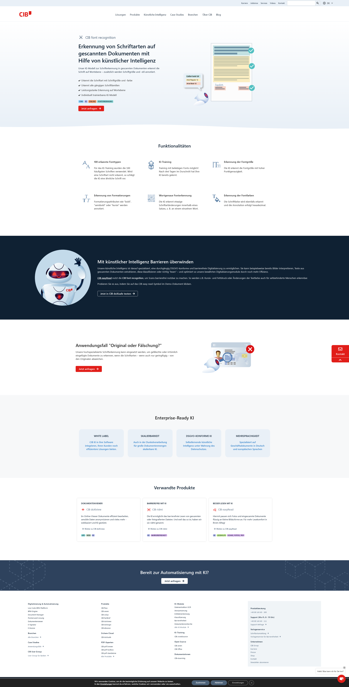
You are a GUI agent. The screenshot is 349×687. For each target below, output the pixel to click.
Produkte (135, 14)
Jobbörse (254, 3)
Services (264, 3)
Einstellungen (106, 684)
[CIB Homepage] (25, 14)
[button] (81, 101)
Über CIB (207, 14)
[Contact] (340, 349)
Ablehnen (219, 682)
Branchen (193, 14)
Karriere (244, 3)
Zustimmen (200, 682)
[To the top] (340, 359)
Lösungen (120, 14)
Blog (218, 14)
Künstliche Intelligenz (155, 14)
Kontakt (281, 3)
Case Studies (177, 14)
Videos (273, 3)
